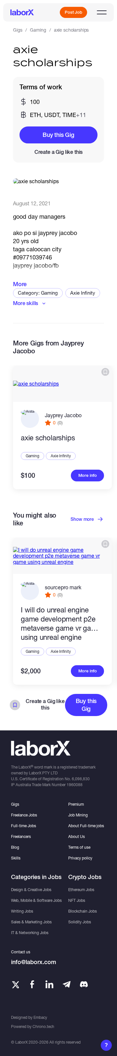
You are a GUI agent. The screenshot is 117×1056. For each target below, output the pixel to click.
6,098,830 (81, 778)
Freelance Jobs (24, 815)
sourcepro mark (63, 587)
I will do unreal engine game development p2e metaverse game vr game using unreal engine (61, 623)
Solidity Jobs (79, 921)
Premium (76, 804)
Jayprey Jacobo (63, 415)
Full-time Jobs (23, 825)
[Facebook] (32, 984)
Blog (15, 847)
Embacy (40, 1017)
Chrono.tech (43, 1026)
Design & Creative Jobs (31, 889)
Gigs (17, 30)
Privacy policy (80, 858)
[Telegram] (67, 984)
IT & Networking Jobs (29, 932)
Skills (15, 858)
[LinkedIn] (49, 984)
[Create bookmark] (105, 372)
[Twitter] (15, 984)
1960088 (75, 784)
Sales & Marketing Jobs (31, 921)
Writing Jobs (22, 911)
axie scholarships (48, 437)
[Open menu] (102, 12)
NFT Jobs (76, 900)
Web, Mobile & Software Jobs (36, 900)
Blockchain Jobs (82, 911)
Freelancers (21, 836)
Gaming (38, 30)
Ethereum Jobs (81, 889)
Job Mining (78, 815)
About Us (76, 836)
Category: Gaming (38, 293)
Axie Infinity (82, 293)
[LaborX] (22, 12)
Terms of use (79, 847)
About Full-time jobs (86, 825)
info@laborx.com (33, 962)
